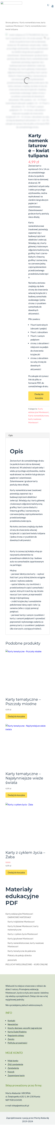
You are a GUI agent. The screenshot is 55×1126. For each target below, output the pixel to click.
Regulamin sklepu (16, 1035)
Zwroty (11, 1039)
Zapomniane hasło (16, 1075)
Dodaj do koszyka (39, 396)
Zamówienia (13, 1068)
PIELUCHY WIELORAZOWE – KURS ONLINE (27, 964)
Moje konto (13, 1060)
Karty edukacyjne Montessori (19, 913)
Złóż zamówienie (15, 1064)
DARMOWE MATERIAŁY (19, 917)
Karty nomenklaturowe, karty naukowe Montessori (38, 419)
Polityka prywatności (17, 1043)
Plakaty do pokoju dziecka (20, 955)
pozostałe (12, 960)
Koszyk (11, 1071)
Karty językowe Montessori (20, 938)
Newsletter (13, 1024)
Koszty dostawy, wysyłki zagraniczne (25, 1028)
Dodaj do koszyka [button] (16, 716)
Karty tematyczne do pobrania (22, 951)
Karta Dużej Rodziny (17, 1031)
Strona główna (12, 22)
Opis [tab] (10, 435)
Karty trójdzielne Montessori (21, 921)
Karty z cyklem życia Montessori (23, 934)
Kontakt (11, 1020)
